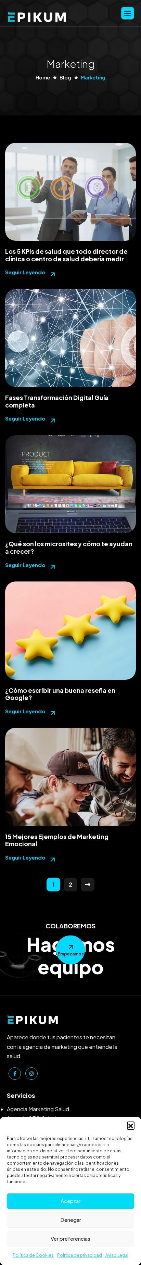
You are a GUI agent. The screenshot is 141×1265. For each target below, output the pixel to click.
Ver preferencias (70, 1238)
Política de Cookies (33, 1255)
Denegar (70, 1219)
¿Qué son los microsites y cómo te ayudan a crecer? (68, 547)
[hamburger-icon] (127, 13)
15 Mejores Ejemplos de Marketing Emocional (56, 840)
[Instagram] (31, 1073)
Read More (31, 274)
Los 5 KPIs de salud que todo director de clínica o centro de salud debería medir (66, 255)
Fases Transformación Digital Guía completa (56, 401)
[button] (130, 1125)
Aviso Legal (116, 1255)
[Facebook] (15, 1073)
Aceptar (70, 1201)
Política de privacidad (79, 1255)
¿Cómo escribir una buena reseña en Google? (60, 694)
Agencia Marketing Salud (38, 1109)
